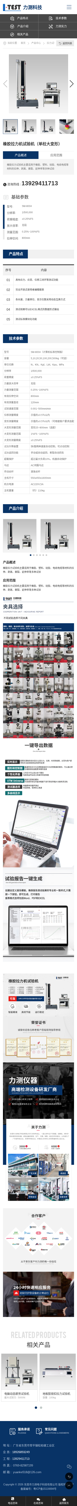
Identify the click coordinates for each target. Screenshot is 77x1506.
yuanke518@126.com (27, 1472)
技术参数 (61, 18)
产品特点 (22, 18)
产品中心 (36, 43)
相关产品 (22, 34)
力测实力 (61, 26)
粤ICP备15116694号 (44, 1488)
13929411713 (40, 183)
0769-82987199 (23, 1465)
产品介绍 (22, 26)
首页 (23, 43)
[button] (71, 84)
